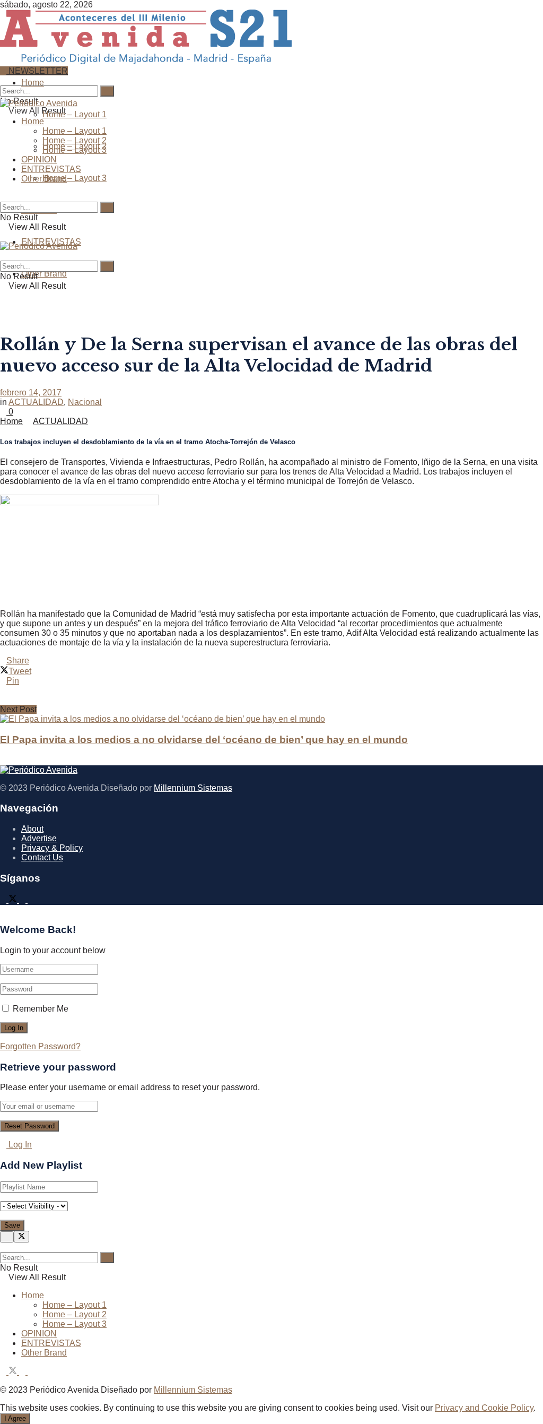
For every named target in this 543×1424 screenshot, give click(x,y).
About (32, 828)
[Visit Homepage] (146, 60)
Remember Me (40, 1008)
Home (32, 82)
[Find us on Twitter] (13, 899)
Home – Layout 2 (74, 140)
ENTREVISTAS (51, 169)
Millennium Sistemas (193, 787)
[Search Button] (3, 80)
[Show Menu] (3, 236)
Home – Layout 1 (74, 114)
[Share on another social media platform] (271, 700)
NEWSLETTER (37, 70)
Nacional (85, 402)
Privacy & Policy (52, 847)
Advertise (39, 838)
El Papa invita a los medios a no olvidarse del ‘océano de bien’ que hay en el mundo (204, 739)
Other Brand (44, 273)
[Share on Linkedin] (271, 690)
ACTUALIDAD (36, 402)
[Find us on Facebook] (4, 899)
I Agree (15, 1418)
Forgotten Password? (40, 1046)
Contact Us (42, 857)
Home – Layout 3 (74, 178)
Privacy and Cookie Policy (484, 1407)
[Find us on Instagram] (23, 899)
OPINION (39, 159)
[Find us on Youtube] (31, 899)
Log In (19, 1144)
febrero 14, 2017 (31, 392)
